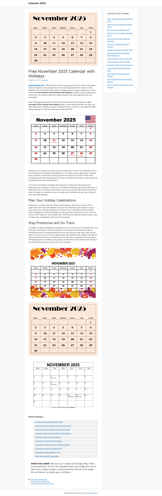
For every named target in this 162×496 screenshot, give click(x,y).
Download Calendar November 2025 (49, 422)
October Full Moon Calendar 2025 (120, 50)
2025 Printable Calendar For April (119, 59)
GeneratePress (93, 493)
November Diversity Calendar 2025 (48, 449)
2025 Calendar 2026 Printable (118, 62)
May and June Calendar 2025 (118, 30)
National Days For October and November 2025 (53, 426)
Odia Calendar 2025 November (47, 456)
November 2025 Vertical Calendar (48, 437)
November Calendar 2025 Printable (48, 441)
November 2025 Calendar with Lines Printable (52, 430)
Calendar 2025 (37, 3)
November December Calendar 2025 (42, 483)
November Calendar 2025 (39, 479)
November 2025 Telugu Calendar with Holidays (53, 433)
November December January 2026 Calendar (52, 445)
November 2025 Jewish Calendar (119, 65)
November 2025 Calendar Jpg (40, 481)
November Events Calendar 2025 (47, 452)
